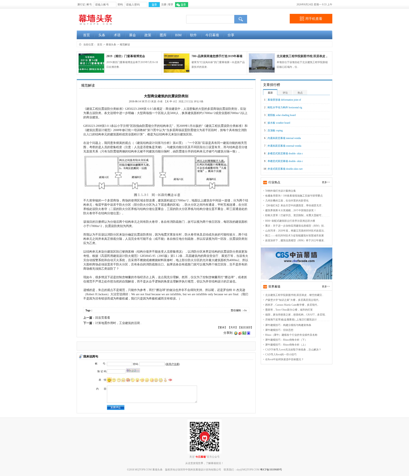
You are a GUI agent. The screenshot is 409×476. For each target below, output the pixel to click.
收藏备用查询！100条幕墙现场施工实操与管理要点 (294, 195)
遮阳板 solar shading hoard (282, 115)
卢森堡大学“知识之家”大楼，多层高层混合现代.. (292, 299)
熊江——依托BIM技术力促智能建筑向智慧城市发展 (294, 235)
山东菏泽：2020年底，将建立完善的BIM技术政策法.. (295, 230)
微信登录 (181, 4)
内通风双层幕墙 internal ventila (284, 138)
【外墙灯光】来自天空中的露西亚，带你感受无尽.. (294, 205)
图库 (163, 35)
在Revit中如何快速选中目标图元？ (284, 359)
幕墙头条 (111, 44)
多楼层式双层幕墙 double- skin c (285, 153)
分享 (231, 35)
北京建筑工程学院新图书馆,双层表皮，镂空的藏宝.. (294, 295)
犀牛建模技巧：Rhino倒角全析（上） (286, 344)
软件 (193, 35)
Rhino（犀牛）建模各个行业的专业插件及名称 (291, 334)
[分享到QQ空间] (236, 332)
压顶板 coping (275, 130)
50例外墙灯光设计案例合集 (280, 190)
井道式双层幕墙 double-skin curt (285, 168)
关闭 (232, 327)
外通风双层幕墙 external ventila (284, 145)
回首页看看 (102, 317)
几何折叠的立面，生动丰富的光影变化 (287, 200)
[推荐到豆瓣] (244, 332)
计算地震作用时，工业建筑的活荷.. (118, 323)
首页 (86, 35)
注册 (163, 4)
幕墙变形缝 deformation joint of (284, 99)
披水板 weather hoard (279, 122)
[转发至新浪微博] (240, 332)
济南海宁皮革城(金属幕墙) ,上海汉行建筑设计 (291, 319)
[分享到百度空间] (248, 332)
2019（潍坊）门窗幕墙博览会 (125, 56)
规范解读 (125, 44)
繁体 (222, 327)
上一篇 (87, 317)
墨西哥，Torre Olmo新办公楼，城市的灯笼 (289, 309)
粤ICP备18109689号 (271, 469)
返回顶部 (246, 327)
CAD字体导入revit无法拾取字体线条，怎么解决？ (293, 349)
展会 (132, 35)
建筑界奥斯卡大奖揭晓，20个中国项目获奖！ (290, 210)
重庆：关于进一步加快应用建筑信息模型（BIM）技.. (295, 225)
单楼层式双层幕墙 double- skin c (285, 161)
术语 (117, 35)
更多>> (326, 182)
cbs (245, 310)
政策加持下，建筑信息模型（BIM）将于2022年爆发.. (295, 240)
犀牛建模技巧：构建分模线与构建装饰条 (288, 325)
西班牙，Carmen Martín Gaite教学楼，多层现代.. (291, 304)
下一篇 (87, 323)
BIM (178, 35)
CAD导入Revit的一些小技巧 (281, 354)
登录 (170, 4)
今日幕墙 (212, 35)
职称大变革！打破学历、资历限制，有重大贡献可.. (294, 215)
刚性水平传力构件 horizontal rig (285, 107)
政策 (147, 35)
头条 (101, 35)
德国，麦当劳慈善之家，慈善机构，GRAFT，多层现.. (295, 314)
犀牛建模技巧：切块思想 (279, 329)
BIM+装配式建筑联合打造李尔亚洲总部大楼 (290, 220)
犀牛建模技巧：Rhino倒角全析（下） (286, 339)
